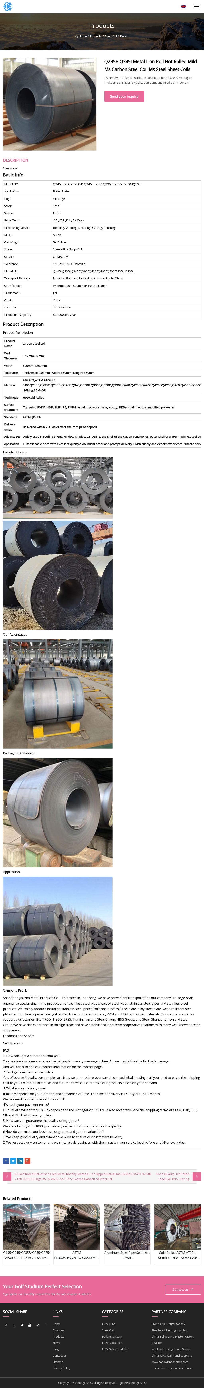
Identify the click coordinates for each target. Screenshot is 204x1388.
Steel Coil (111, 36)
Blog (56, 1349)
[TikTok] (46, 1325)
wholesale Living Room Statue (171, 1349)
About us (58, 1330)
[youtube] (30, 1325)
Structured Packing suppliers (170, 1330)
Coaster (157, 1343)
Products (96, 36)
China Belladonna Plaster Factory (173, 1336)
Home (83, 36)
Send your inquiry (124, 96)
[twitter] (22, 1325)
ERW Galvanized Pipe (115, 1349)
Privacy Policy (61, 1368)
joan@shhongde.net (133, 1383)
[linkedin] (14, 1325)
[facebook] (6, 1325)
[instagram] (38, 1325)
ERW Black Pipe (112, 1343)
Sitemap (58, 1362)
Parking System (112, 1336)
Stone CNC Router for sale (169, 1324)
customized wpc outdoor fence (172, 1368)
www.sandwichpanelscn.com (170, 1362)
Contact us (180, 1289)
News (56, 1343)
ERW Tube (108, 1324)
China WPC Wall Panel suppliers (172, 1355)
